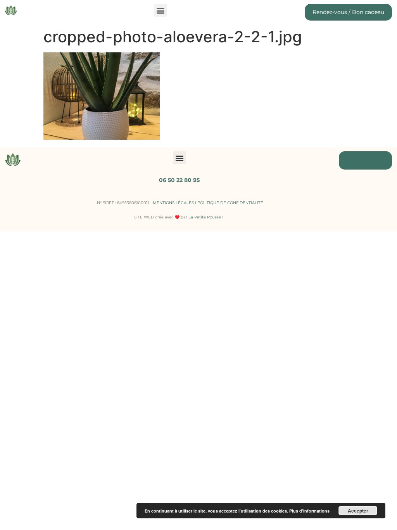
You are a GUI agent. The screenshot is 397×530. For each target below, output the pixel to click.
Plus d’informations (309, 511)
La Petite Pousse (204, 217)
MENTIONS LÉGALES (173, 202)
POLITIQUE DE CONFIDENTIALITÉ (230, 202)
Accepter (358, 510)
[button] (160, 10)
